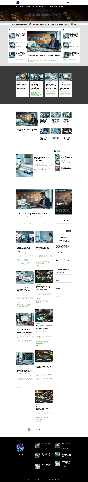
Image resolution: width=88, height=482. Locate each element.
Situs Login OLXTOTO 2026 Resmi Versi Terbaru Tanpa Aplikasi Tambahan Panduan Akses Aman (64, 24)
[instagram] (62, 221)
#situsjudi (42, 60)
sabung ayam (41, 6)
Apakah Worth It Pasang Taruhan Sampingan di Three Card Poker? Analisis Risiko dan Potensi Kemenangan (44, 327)
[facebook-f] (59, 221)
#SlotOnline (47, 60)
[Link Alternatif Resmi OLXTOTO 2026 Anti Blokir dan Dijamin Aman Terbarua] (56, 131)
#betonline (30, 60)
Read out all (36, 175)
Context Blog (57, 479)
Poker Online (61, 6)
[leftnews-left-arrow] (24, 29)
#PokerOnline (38, 301)
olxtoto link (58, 288)
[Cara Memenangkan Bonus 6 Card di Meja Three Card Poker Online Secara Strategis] (44, 396)
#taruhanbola (56, 60)
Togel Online (28, 6)
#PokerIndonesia (45, 300)
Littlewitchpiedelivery (44, 14)
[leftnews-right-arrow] (9, 29)
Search (57, 229)
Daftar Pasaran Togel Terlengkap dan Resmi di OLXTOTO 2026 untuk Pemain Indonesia (20, 53)
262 (37, 429)
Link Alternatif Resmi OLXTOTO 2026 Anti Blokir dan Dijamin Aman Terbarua (56, 136)
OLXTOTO (22, 6)
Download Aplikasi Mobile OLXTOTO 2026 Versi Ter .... (66, 168)
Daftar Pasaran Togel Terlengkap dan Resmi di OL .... (66, 157)
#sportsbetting (51, 60)
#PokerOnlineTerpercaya (45, 301)
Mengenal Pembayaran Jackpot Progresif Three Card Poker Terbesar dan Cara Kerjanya (43, 368)
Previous (27, 47)
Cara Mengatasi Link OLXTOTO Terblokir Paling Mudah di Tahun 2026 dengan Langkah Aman (20, 44)
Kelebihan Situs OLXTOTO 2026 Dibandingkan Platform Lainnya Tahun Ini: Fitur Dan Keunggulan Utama (36, 88)
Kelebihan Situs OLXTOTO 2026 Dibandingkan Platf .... (66, 162)
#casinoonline (34, 60)
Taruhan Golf (34, 6)
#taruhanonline (30, 61)
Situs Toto (58, 280)
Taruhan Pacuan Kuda (53, 6)
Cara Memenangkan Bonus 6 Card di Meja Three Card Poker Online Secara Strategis (44, 408)
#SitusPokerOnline (39, 302)
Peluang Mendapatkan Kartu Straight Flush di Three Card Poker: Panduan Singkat (67, 137)
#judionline (39, 60)
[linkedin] (67, 2)
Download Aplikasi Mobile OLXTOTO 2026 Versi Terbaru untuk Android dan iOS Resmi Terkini (21, 24)
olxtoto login (58, 296)
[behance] (68, 2)
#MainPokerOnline (39, 300)
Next (61, 47)
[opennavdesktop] (71, 3)
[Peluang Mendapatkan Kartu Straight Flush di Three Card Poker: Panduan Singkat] (67, 131)
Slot (46, 6)
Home (17, 6)
